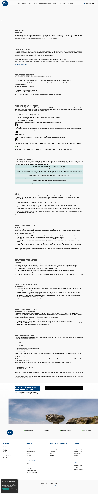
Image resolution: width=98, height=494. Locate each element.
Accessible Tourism (77, 453)
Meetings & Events (30, 468)
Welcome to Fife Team (30, 451)
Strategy (28, 448)
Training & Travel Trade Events (32, 466)
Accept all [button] (6, 488)
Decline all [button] (13, 488)
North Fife (52, 453)
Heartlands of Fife (53, 449)
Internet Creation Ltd (51, 485)
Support (75, 446)
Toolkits (75, 457)
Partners (28, 453)
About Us (7, 19)
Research (75, 459)
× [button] (17, 479)
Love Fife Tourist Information (79, 449)
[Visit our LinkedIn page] (4, 458)
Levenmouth (52, 451)
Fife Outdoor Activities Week (31, 472)
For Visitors (28, 455)
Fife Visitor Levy (77, 448)
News (27, 463)
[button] (24, 3)
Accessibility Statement (78, 469)
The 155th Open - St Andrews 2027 (33, 474)
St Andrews (52, 455)
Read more (10, 486)
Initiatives (76, 455)
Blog (27, 465)
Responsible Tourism (78, 451)
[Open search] (84, 3)
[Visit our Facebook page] (6, 458)
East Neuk (52, 448)
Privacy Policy (76, 467)
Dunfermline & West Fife (54, 446)
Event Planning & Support (31, 470)
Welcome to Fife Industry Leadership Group (34, 449)
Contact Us (28, 457)
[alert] (9, 486)
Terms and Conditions (78, 465)
